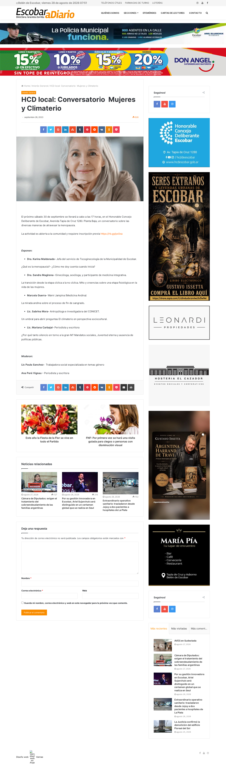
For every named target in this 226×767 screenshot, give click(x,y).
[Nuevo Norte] (45, 13)
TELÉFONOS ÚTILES (111, 2)
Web (84, 590)
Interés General (40, 85)
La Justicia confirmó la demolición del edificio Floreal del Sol (187, 725)
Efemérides (149, 13)
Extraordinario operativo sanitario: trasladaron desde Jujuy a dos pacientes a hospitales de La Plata (188, 706)
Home (26, 85)
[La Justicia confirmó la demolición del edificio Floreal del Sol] (163, 726)
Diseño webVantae (29, 757)
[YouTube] (202, 3)
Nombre (26, 578)
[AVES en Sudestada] (163, 645)
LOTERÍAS (157, 2)
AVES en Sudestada (185, 640)
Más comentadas (200, 628)
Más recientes (159, 628)
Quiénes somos (110, 13)
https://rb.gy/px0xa (111, 233)
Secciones (130, 13)
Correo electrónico (32, 590)
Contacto (195, 13)
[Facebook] (207, 3)
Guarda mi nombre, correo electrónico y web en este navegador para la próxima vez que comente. (76, 603)
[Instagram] (197, 3)
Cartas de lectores (172, 13)
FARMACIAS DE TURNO (137, 2)
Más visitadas (179, 628)
